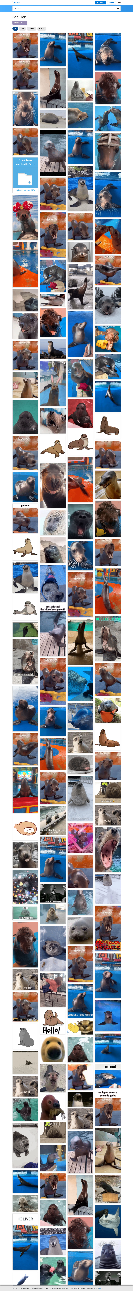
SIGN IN (111, 2)
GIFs (22, 28)
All (15, 28)
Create (101, 2)
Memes (41, 28)
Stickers (31, 28)
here (100, 1288)
